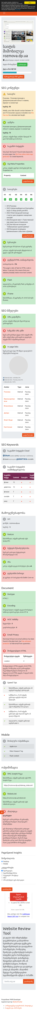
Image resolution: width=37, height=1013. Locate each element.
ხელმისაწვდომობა (10, 873)
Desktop (6, 861)
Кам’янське (8, 427)
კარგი (30, 2)
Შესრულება (8, 871)
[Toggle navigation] (4, 13)
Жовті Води (8, 420)
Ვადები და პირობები (13, 1008)
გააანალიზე (7, 889)
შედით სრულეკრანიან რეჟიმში (18, 897)
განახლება (22, 64)
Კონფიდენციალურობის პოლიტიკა (19, 1006)
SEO (4, 878)
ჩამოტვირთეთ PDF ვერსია (13, 77)
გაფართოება (28, 181)
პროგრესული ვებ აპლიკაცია (13, 880)
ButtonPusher (17, 1002)
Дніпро (6, 413)
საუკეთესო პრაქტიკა (10, 875)
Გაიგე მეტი (18, 9)
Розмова (7, 392)
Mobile (5, 864)
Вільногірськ (8, 406)
